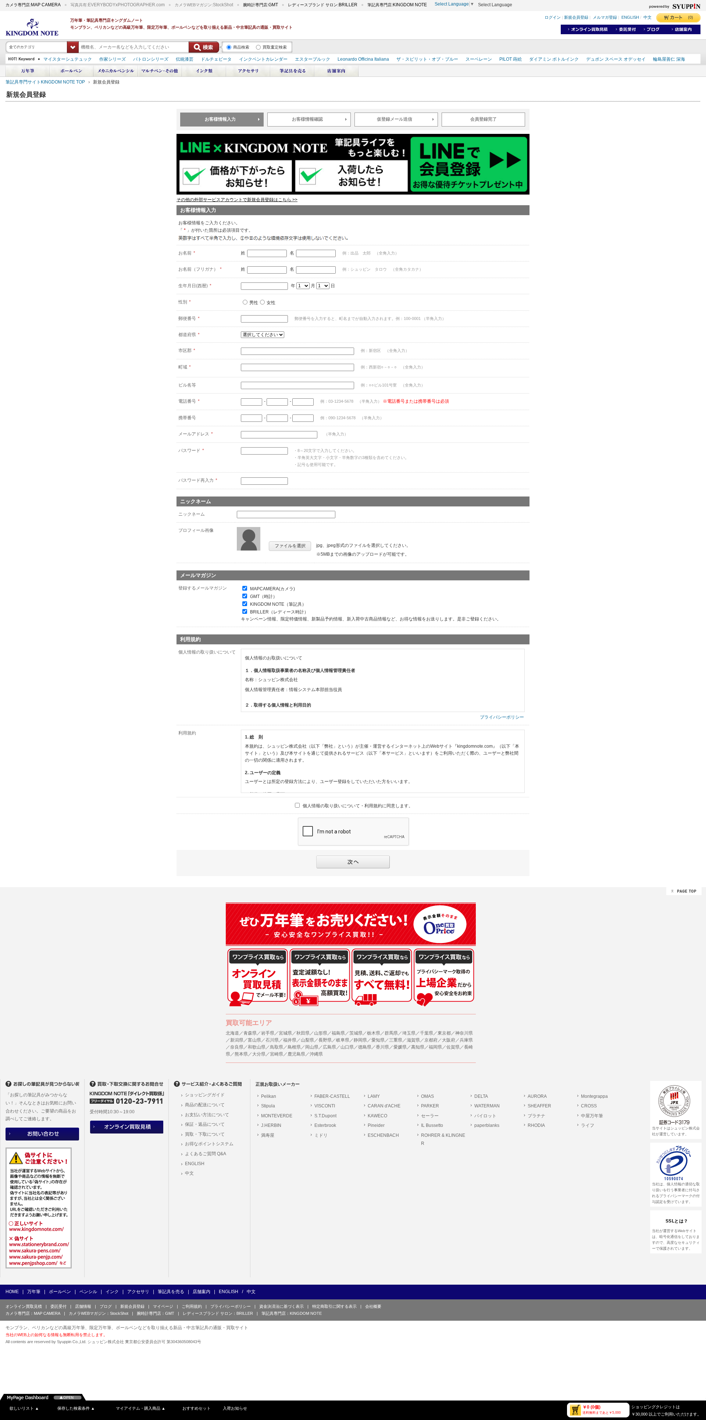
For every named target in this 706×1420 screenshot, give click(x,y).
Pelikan (268, 1096)
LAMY (374, 1096)
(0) (690, 17)
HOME (12, 1291)
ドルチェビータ (216, 59)
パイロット (485, 1115)
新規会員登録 (576, 17)
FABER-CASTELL (332, 1096)
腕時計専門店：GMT (155, 1313)
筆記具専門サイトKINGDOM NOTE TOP (45, 82)
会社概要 (373, 1306)
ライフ (587, 1125)
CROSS (589, 1105)
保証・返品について (205, 1124)
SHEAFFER (539, 1105)
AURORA (537, 1096)
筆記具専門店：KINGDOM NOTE (291, 1313)
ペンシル (88, 1291)
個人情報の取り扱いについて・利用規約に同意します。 (358, 805)
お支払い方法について (207, 1114)
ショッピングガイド (205, 1094)
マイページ (163, 1306)
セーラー (430, 1115)
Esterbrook (325, 1125)
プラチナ (536, 1115)
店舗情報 (83, 1306)
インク (112, 1291)
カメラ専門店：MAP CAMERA (33, 1313)
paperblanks (486, 1125)
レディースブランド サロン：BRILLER (218, 1313)
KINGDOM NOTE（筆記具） (278, 604)
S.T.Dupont (325, 1115)
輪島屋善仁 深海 (669, 59)
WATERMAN (487, 1105)
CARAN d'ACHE (384, 1105)
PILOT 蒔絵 (510, 59)
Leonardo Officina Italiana (363, 59)
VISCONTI (324, 1105)
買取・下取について (205, 1134)
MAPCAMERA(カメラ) (272, 588)
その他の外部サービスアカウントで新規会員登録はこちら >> (236, 199)
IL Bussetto (432, 1125)
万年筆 (33, 1291)
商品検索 (241, 47)
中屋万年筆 (592, 1115)
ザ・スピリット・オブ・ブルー (427, 59)
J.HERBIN (271, 1125)
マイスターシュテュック (67, 59)
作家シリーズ (112, 59)
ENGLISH (630, 17)
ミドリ (321, 1135)
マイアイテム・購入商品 (140, 1408)
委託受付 (58, 1306)
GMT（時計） (263, 596)
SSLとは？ (677, 1221)
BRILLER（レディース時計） (279, 612)
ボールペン (60, 1291)
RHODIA (536, 1125)
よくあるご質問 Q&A (205, 1153)
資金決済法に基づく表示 (281, 1306)
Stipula (268, 1105)
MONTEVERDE (276, 1115)
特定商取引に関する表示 (334, 1306)
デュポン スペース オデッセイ (616, 59)
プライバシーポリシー (502, 717)
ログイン (553, 17)
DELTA (481, 1096)
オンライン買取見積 (24, 1306)
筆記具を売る (171, 1291)
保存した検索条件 (76, 1408)
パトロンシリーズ (150, 59)
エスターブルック (312, 59)
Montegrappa (594, 1096)
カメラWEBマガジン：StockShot (98, 1313)
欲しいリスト (24, 1408)
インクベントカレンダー (263, 59)
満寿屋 (267, 1135)
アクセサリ (138, 1291)
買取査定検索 (275, 47)
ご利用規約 (192, 1306)
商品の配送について (205, 1104)
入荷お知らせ (235, 1408)
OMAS (427, 1096)
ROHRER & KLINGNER (443, 1139)
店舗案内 (201, 1291)
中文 (647, 17)
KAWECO (377, 1115)
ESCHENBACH (383, 1135)
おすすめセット (196, 1408)
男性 (253, 302)
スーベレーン (479, 59)
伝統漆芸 (184, 59)
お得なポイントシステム (209, 1143)
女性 (271, 302)
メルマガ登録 (605, 17)
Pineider (376, 1125)
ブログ (106, 1306)
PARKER (430, 1105)
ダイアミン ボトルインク (554, 59)
